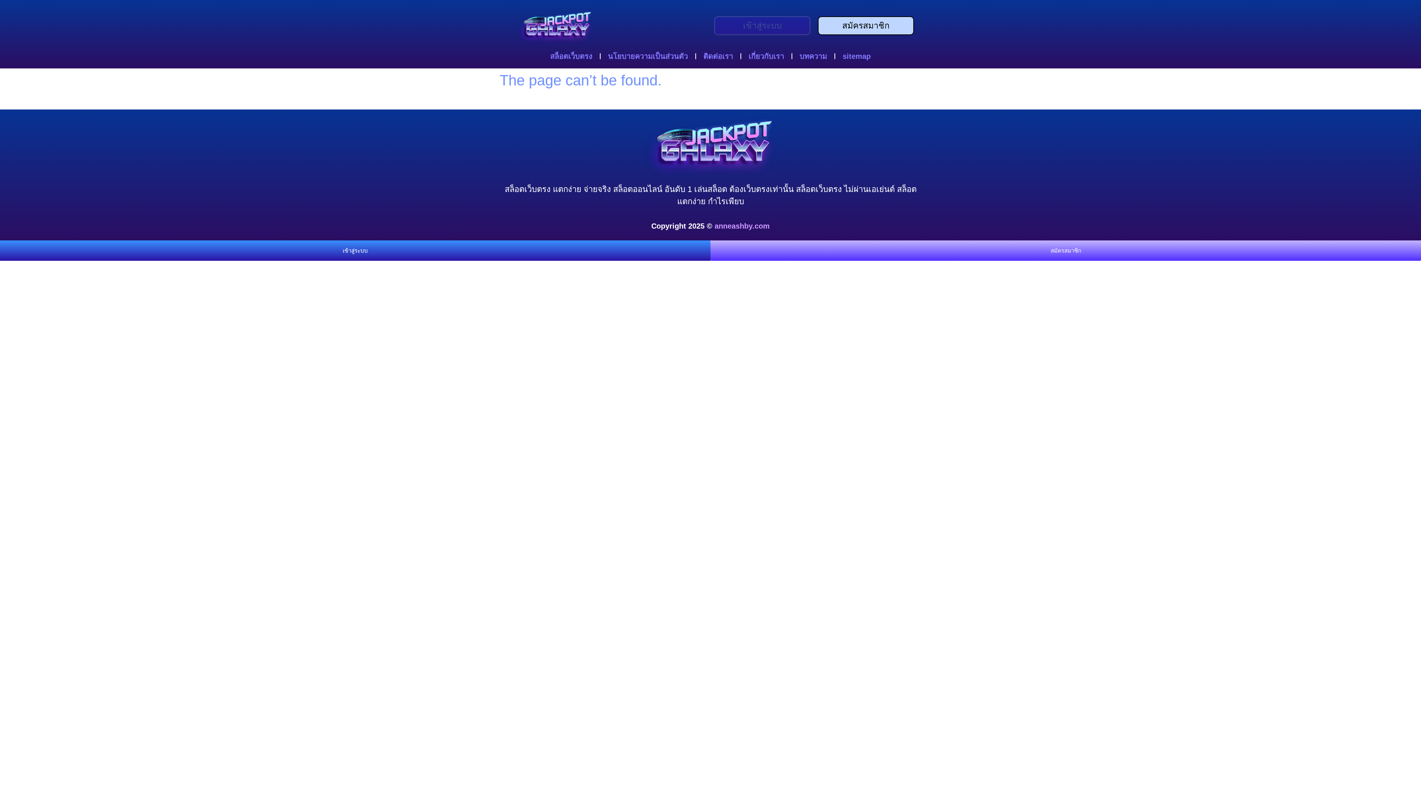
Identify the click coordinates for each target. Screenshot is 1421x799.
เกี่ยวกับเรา (766, 56)
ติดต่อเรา (718, 56)
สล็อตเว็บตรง (571, 56)
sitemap (857, 56)
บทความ (813, 56)
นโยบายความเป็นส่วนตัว (648, 56)
